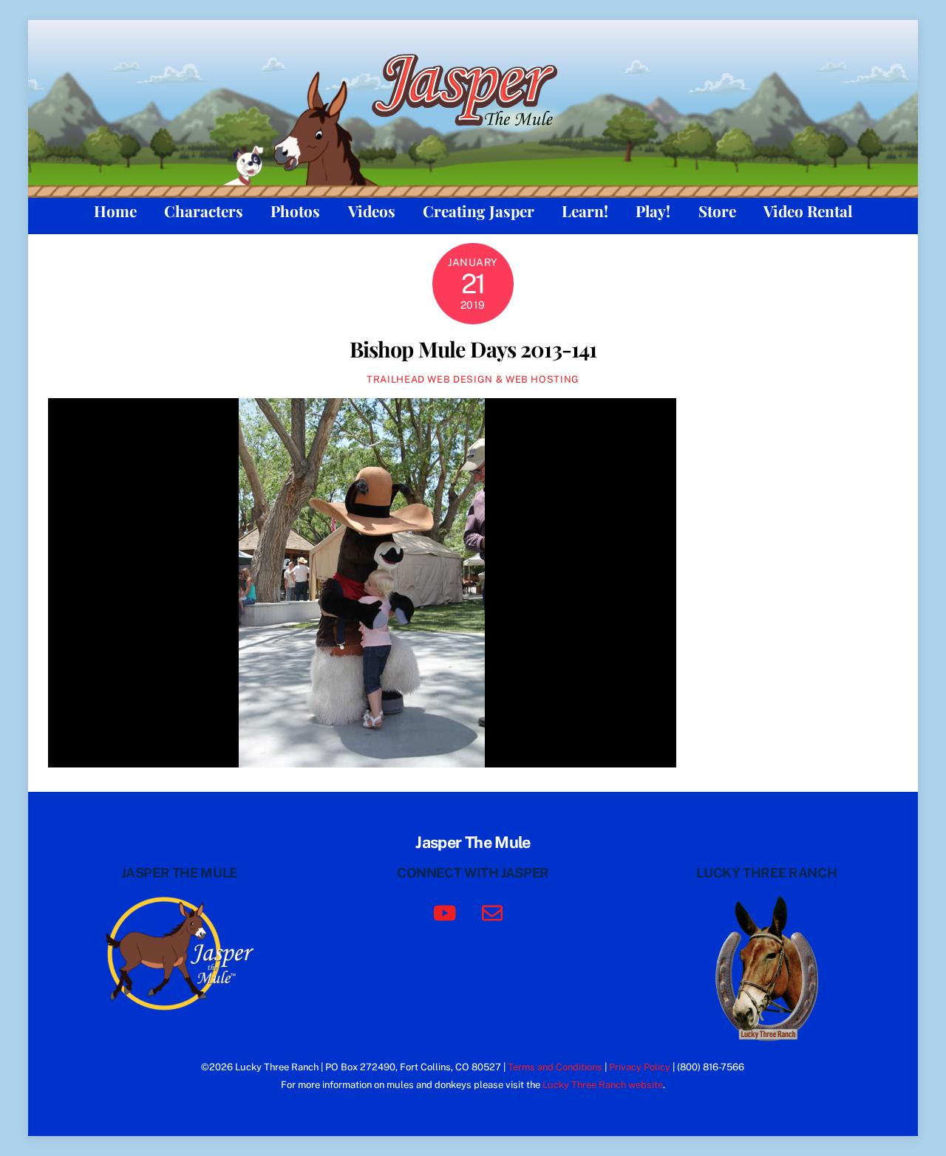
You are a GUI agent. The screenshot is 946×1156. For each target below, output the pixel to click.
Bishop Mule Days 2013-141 (473, 349)
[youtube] (447, 911)
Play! (653, 210)
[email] (494, 911)
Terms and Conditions (555, 1067)
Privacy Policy (639, 1067)
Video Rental (807, 210)
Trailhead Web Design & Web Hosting (473, 379)
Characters (203, 210)
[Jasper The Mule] (473, 135)
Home (115, 210)
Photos (295, 210)
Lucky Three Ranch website (602, 1084)
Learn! (585, 210)
